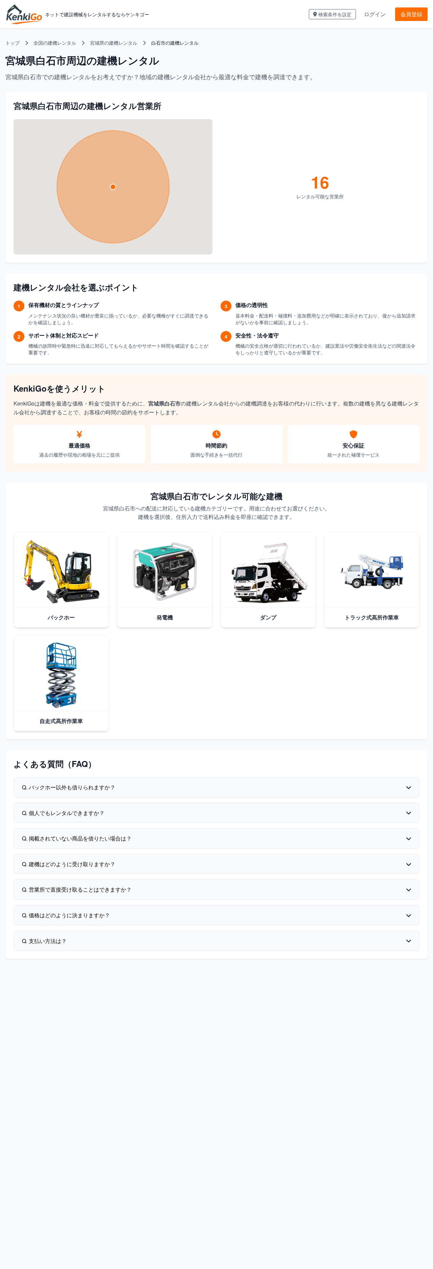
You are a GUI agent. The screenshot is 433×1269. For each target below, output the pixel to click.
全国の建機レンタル (54, 42)
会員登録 (411, 14)
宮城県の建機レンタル (113, 42)
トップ (12, 42)
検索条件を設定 (334, 14)
